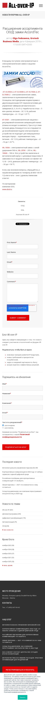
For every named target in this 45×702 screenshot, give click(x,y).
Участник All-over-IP (22, 215)
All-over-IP (7, 510)
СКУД (22, 206)
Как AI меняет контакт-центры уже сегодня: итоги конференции (20, 653)
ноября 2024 (8, 549)
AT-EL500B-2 (19, 92)
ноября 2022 (8, 545)
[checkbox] (22, 426)
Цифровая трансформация (14, 518)
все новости (8, 530)
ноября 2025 (8, 561)
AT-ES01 (5, 119)
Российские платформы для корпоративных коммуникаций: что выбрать (18, 479)
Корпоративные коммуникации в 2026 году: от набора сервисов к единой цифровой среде (22, 473)
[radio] (22, 425)
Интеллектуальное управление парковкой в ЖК (20, 468)
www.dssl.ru (7, 189)
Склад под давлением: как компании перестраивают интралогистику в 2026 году (22, 492)
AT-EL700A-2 (31, 92)
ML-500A (6, 147)
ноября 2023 (8, 553)
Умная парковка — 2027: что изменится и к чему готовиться (20, 486)
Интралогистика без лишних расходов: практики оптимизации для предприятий (22, 659)
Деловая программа (11, 514)
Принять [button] (22, 697)
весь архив (8, 565)
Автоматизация (9, 522)
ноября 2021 (8, 557)
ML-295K (22, 150)
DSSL (22, 210)
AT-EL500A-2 (8, 92)
